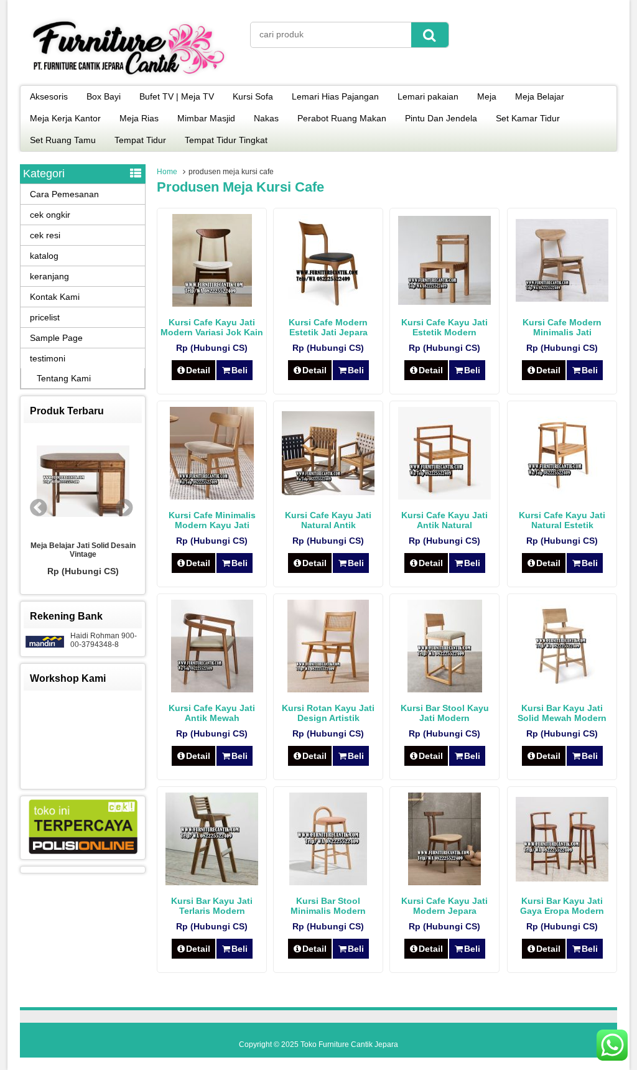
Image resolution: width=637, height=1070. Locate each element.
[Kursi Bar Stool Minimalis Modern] (328, 882)
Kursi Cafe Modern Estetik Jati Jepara (328, 327)
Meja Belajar (539, 96)
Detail (198, 370)
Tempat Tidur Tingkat (226, 140)
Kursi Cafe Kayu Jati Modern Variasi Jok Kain (211, 327)
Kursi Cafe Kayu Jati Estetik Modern (444, 327)
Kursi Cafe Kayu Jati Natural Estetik (562, 520)
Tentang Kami (64, 378)
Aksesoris (49, 96)
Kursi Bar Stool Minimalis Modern (328, 906)
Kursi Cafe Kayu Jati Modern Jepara (444, 906)
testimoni (47, 358)
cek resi (45, 235)
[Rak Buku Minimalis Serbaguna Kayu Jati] (122, 482)
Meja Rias (139, 118)
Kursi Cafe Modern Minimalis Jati (562, 327)
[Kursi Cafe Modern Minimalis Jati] (562, 299)
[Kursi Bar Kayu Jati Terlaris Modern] (211, 882)
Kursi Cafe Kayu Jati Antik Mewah (212, 713)
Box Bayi (103, 96)
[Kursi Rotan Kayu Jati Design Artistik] (328, 689)
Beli (239, 370)
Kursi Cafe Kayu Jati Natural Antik (328, 520)
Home (167, 171)
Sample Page (56, 338)
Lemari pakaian (428, 96)
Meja (486, 96)
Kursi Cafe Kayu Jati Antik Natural (444, 520)
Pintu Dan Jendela (441, 118)
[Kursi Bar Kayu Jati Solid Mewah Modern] (562, 689)
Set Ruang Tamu (63, 140)
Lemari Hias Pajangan (335, 96)
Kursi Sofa (253, 96)
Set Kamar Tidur (528, 118)
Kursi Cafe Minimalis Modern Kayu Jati (212, 520)
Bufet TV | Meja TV (176, 96)
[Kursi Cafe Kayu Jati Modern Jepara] (444, 882)
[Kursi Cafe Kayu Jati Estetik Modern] (444, 302)
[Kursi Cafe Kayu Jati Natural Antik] (328, 492)
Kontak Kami (55, 297)
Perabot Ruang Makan (341, 118)
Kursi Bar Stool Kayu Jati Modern (445, 713)
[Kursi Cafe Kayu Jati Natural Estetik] (562, 496)
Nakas (266, 118)
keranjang (49, 276)
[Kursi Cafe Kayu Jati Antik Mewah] (212, 689)
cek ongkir (50, 215)
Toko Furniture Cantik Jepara (349, 1044)
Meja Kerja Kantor (65, 118)
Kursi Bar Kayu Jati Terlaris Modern (212, 906)
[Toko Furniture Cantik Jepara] (129, 77)
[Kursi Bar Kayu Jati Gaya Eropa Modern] (562, 878)
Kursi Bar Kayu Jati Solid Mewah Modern (562, 713)
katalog (44, 256)
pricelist (45, 317)
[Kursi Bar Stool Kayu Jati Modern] (444, 689)
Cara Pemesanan (64, 194)
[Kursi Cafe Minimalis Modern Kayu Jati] (212, 496)
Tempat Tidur (140, 140)
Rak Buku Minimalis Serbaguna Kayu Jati (122, 550)
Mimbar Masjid (206, 118)
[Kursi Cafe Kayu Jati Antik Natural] (444, 496)
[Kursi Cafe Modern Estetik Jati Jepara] (328, 304)
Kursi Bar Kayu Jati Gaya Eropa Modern (562, 906)
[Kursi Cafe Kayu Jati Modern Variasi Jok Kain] (212, 304)
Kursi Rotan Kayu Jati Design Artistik (328, 713)
